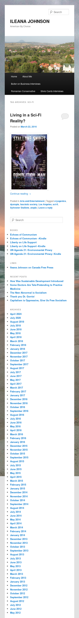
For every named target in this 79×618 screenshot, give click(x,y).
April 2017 (15, 383)
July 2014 (15, 511)
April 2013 (15, 570)
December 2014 (18, 492)
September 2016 (19, 411)
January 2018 (17, 349)
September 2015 (19, 457)
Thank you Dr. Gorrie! (22, 296)
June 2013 (15, 562)
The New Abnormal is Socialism (28, 292)
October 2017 (17, 360)
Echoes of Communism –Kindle (28, 238)
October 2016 (17, 407)
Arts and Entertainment (32, 201)
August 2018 (17, 321)
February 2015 (18, 484)
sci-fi (55, 204)
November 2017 (19, 356)
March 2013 (16, 574)
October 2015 (17, 453)
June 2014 (15, 515)
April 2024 (15, 314)
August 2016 (17, 414)
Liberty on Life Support (23, 242)
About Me (27, 76)
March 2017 (16, 387)
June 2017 (15, 376)
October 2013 (17, 546)
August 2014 (17, 508)
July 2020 (15, 317)
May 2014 (15, 519)
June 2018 (15, 329)
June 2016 (15, 422)
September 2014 (19, 504)
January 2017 (17, 395)
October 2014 (17, 500)
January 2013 (17, 581)
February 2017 (18, 391)
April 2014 (15, 523)
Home (14, 76)
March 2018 (16, 341)
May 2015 (15, 473)
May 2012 (15, 612)
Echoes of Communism (23, 234)
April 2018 (15, 337)
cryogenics (60, 201)
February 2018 (18, 345)
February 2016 (18, 438)
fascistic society (28, 204)
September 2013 (19, 550)
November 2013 (19, 543)
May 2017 (15, 380)
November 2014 (19, 496)
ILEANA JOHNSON (29, 21)
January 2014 (17, 535)
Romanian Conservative (23, 91)
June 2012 (15, 608)
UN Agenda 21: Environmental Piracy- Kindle (35, 254)
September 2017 (19, 364)
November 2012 (19, 589)
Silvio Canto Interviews (52, 91)
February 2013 (18, 577)
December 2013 (18, 539)
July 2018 (15, 325)
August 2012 (17, 601)
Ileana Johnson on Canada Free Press (31, 267)
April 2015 (15, 477)
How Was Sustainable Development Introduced (36, 281)
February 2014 (18, 531)
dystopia (14, 204)
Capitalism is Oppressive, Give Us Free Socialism (38, 300)
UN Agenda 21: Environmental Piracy (31, 250)
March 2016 (16, 434)
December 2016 (18, 399)
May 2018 (15, 333)
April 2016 (15, 430)
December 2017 (18, 352)
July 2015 (15, 465)
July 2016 (15, 418)
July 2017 (15, 372)
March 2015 (16, 480)
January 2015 (17, 488)
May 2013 (15, 566)
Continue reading (20, 193)
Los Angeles (45, 204)
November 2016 (19, 403)
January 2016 (17, 442)
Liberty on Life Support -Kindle (27, 246)
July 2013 (15, 558)
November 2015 (19, 449)
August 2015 (17, 461)
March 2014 (16, 527)
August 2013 (17, 554)
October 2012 (17, 593)
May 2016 (15, 426)
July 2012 (15, 605)
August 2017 (17, 368)
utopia (33, 207)
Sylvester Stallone (19, 207)
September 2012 (19, 597)
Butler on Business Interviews (25, 83)
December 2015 (18, 446)
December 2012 (18, 585)
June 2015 (15, 469)
